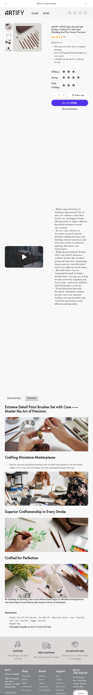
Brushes (24, 679)
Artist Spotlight (44, 690)
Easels (24, 683)
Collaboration (61, 693)
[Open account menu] (75, 12)
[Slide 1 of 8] (8, 26)
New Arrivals (26, 690)
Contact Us (60, 683)
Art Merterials (27, 686)
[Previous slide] (5, 3)
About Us (42, 676)
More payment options (69, 109)
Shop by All (26, 676)
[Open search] (69, 12)
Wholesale (60, 690)
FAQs (58, 676)
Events (41, 679)
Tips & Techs (43, 686)
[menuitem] (46, 13)
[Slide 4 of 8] (8, 49)
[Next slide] (85, 3)
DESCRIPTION (14, 398)
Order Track (60, 686)
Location (59, 679)
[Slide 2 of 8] (8, 34)
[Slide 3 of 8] (8, 41)
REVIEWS (31, 398)
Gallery (41, 683)
